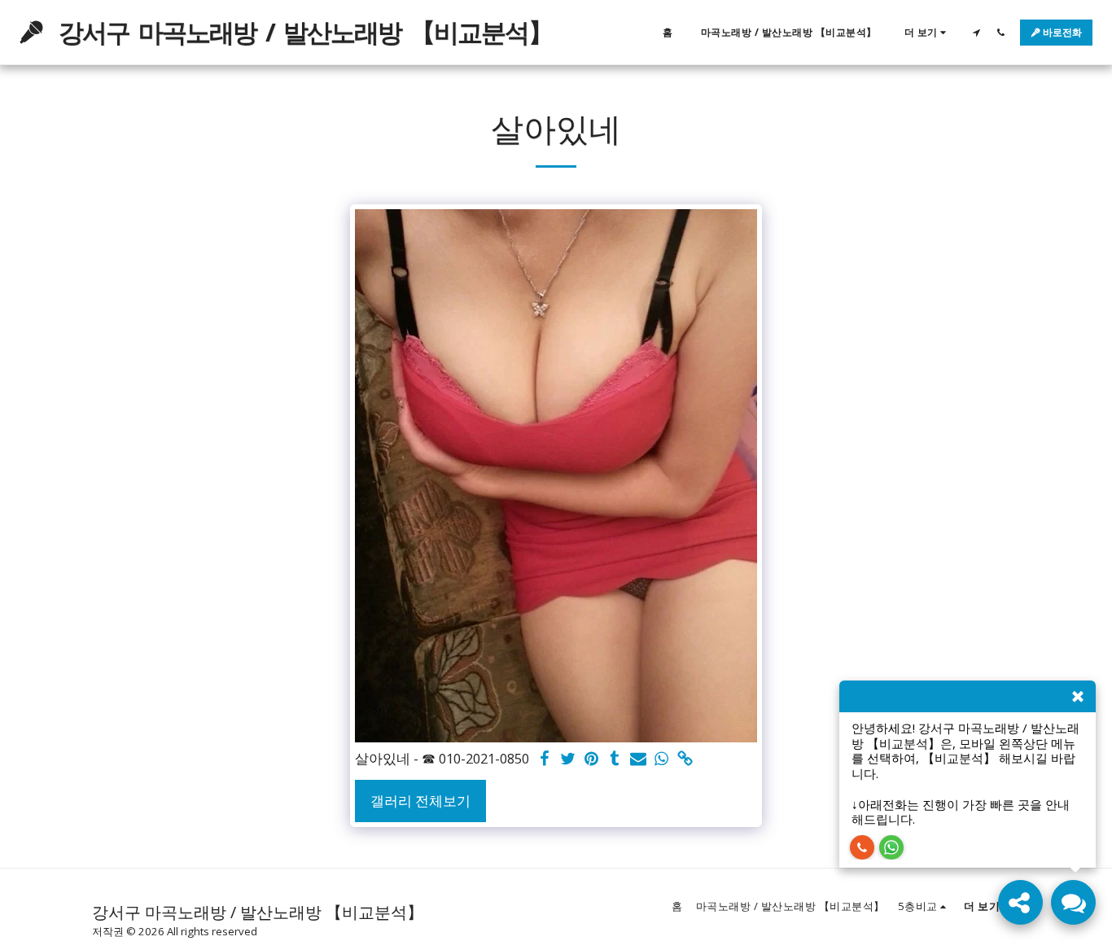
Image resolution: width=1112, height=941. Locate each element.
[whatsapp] (662, 759)
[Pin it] (591, 759)
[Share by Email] (638, 759)
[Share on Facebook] (544, 759)
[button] (976, 32)
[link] (685, 759)
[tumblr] (615, 759)
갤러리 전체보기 (420, 800)
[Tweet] (567, 759)
